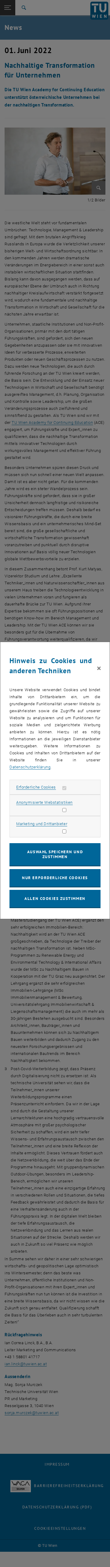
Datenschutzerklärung (29, 767)
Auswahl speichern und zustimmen (55, 854)
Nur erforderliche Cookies (55, 877)
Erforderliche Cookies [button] (36, 787)
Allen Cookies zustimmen (54, 898)
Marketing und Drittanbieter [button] (41, 823)
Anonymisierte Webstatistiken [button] (44, 802)
